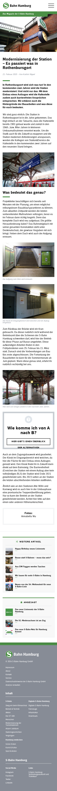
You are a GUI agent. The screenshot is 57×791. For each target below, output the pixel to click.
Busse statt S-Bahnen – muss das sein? (33, 558)
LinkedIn (9, 783)
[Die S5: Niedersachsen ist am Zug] (9, 623)
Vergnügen (10, 736)
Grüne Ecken (11, 744)
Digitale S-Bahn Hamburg (39, 701)
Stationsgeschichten (14, 732)
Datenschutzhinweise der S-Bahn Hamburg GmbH (26, 682)
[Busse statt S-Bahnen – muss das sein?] (9, 560)
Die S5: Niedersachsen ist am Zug (30, 621)
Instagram (9, 772)
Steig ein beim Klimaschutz (16, 706)
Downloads (33, 716)
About (8, 671)
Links (30, 768)
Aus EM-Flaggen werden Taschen (30, 567)
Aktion (8, 713)
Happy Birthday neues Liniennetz (30, 549)
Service (9, 678)
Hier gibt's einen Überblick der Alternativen (28, 443)
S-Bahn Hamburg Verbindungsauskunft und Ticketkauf (38, 774)
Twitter (8, 779)
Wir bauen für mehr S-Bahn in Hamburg (33, 576)
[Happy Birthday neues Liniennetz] (9, 551)
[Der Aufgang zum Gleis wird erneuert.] (28, 259)
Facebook (9, 776)
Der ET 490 (10, 716)
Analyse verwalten (13, 685)
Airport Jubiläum (12, 729)
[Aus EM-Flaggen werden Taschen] (9, 569)
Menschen (10, 720)
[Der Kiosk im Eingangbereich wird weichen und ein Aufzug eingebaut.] (28, 301)
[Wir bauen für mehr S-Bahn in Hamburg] (9, 578)
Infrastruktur (33, 713)
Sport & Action (11, 751)
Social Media (11, 768)
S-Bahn (9, 701)
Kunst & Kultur (11, 748)
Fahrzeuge (32, 709)
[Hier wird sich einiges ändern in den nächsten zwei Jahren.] (28, 387)
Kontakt (9, 675)
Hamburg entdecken (14, 740)
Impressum (10, 668)
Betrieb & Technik (12, 709)
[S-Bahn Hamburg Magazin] (17, 6)
